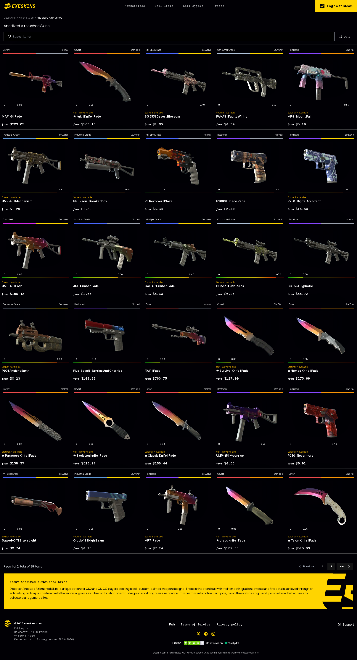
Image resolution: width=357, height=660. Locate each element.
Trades (218, 6)
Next (343, 566)
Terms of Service (195, 624)
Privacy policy (229, 624)
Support (348, 624)
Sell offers (193, 6)
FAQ (172, 624)
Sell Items (164, 6)
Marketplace (135, 6)
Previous (308, 566)
